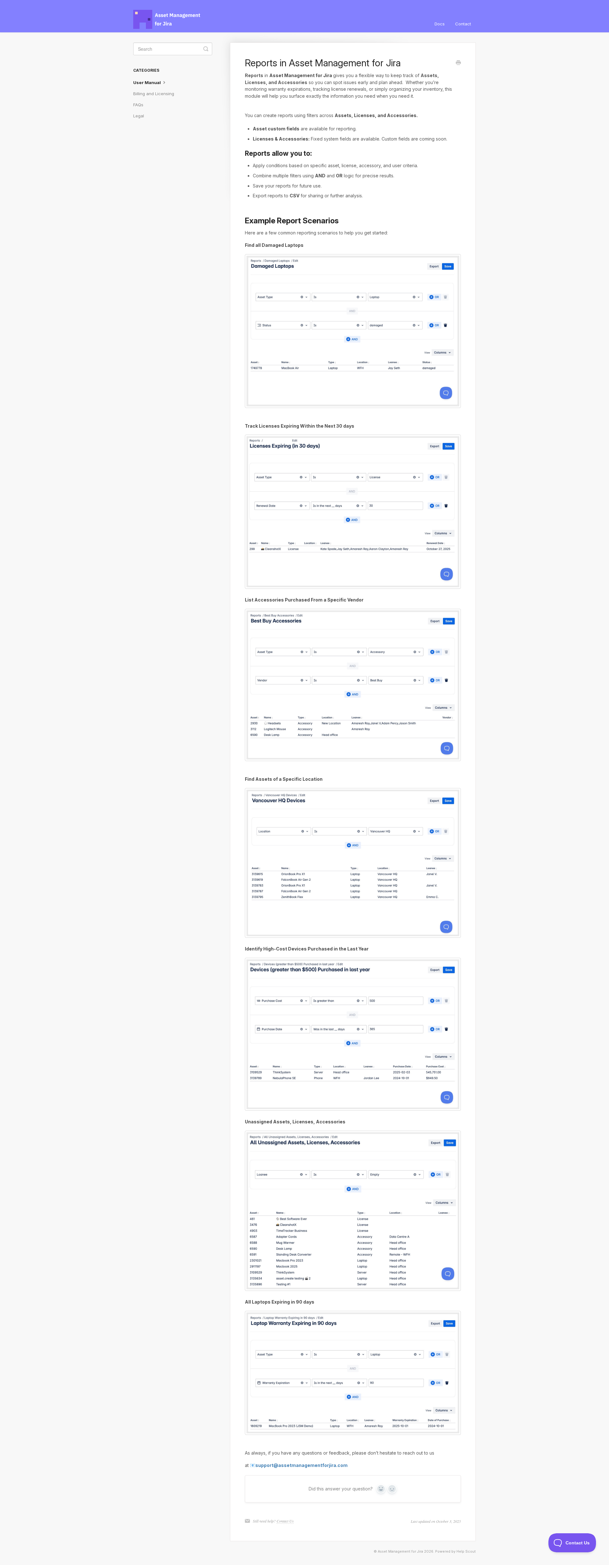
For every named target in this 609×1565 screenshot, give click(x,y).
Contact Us (285, 1520)
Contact (463, 23)
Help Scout (466, 1551)
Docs (440, 23)
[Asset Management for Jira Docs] (170, 16)
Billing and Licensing (153, 93)
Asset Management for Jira (400, 1551)
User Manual (147, 82)
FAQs (138, 104)
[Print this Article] (458, 63)
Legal (138, 115)
